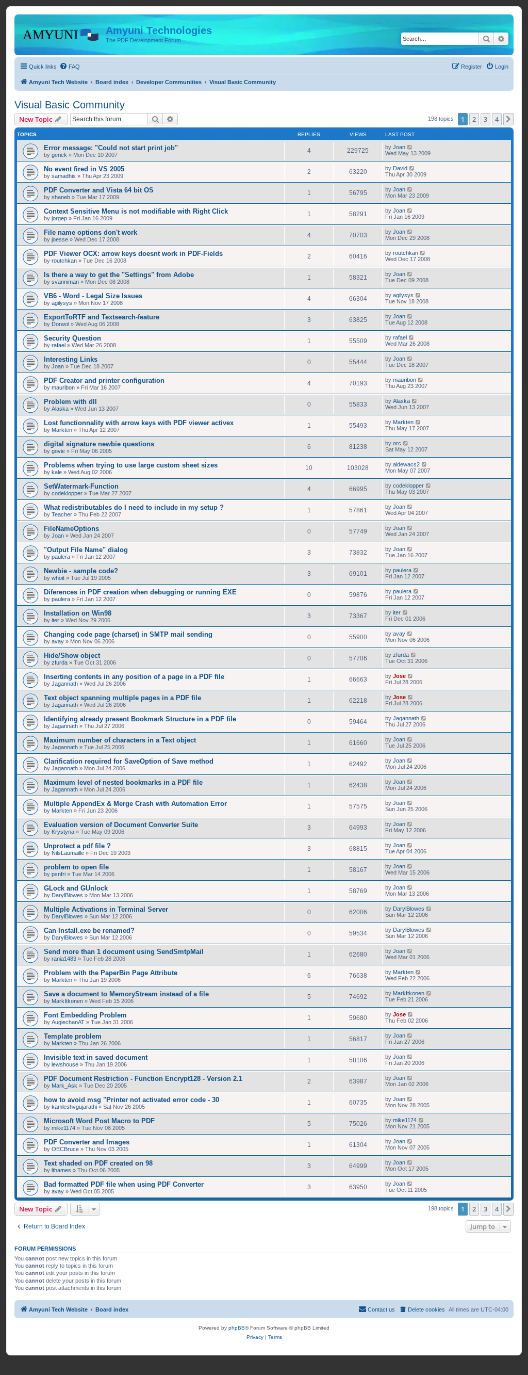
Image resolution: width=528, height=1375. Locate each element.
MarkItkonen (67, 1001)
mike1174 (63, 1128)
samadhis (64, 176)
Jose (399, 676)
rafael (58, 345)
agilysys (62, 303)
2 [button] (474, 119)
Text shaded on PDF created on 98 (98, 1163)
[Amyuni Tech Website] (61, 33)
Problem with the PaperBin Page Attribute (110, 973)
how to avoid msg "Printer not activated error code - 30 (131, 1100)
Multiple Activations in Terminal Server (106, 909)
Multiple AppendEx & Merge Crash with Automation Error (135, 803)
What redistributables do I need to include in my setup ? (134, 507)
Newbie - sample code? (81, 571)
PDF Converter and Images (86, 1142)
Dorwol (60, 324)
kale (57, 472)
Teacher (62, 514)
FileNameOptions (71, 528)
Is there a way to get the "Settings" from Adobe (119, 275)
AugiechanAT (68, 1022)
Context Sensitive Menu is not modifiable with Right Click (136, 211)
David (400, 168)
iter (55, 620)
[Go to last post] (410, 147)
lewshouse (65, 1064)
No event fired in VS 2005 (84, 169)
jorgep (59, 218)
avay (58, 641)
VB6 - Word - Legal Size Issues (93, 296)
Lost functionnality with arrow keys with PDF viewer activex (139, 423)
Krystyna (63, 832)
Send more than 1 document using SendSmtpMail (124, 952)
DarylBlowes (67, 895)
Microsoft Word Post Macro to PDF (99, 1121)
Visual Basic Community (69, 104)
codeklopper (67, 493)
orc (397, 443)
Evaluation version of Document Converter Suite (121, 825)
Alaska (60, 409)
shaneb (61, 197)
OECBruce (65, 1149)
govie (58, 451)
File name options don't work (90, 232)
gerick (59, 155)
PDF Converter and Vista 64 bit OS (99, 190)
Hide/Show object (72, 655)
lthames (61, 1170)
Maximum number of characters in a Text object (120, 740)
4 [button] (497, 119)
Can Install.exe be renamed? (89, 930)
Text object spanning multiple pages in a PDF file (122, 698)
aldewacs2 (406, 464)
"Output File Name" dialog (86, 550)
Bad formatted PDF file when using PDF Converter (124, 1184)
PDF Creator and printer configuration (104, 380)
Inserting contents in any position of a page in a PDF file (134, 677)
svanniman (65, 282)
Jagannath (65, 684)
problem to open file (76, 867)
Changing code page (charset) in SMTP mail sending (128, 634)
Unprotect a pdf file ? (77, 846)
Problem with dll (70, 402)
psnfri (58, 874)
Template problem (73, 1036)
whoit (58, 578)
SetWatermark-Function (81, 486)
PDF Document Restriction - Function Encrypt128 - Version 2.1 (143, 1078)
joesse (60, 239)
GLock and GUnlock (76, 888)
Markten (62, 430)
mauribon (63, 387)
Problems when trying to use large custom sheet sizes (131, 465)
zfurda (60, 662)
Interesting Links (70, 359)
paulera (61, 557)
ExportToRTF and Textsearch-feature (101, 317)
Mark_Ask (64, 1085)
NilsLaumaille (68, 853)
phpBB (236, 1328)
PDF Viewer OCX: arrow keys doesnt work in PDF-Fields (133, 253)
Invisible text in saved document (95, 1057)
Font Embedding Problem (85, 1015)
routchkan (64, 260)
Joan (399, 147)
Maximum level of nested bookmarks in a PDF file (123, 782)
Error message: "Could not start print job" (111, 148)
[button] (508, 119)
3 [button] (485, 119)
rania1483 (64, 959)
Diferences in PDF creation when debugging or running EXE (140, 592)
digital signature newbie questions (99, 444)
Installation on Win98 (77, 613)
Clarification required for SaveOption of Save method (128, 761)
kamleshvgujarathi (74, 1107)
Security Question (72, 338)
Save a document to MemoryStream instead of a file (126, 994)
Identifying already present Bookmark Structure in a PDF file (140, 719)
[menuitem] (69, 66)
